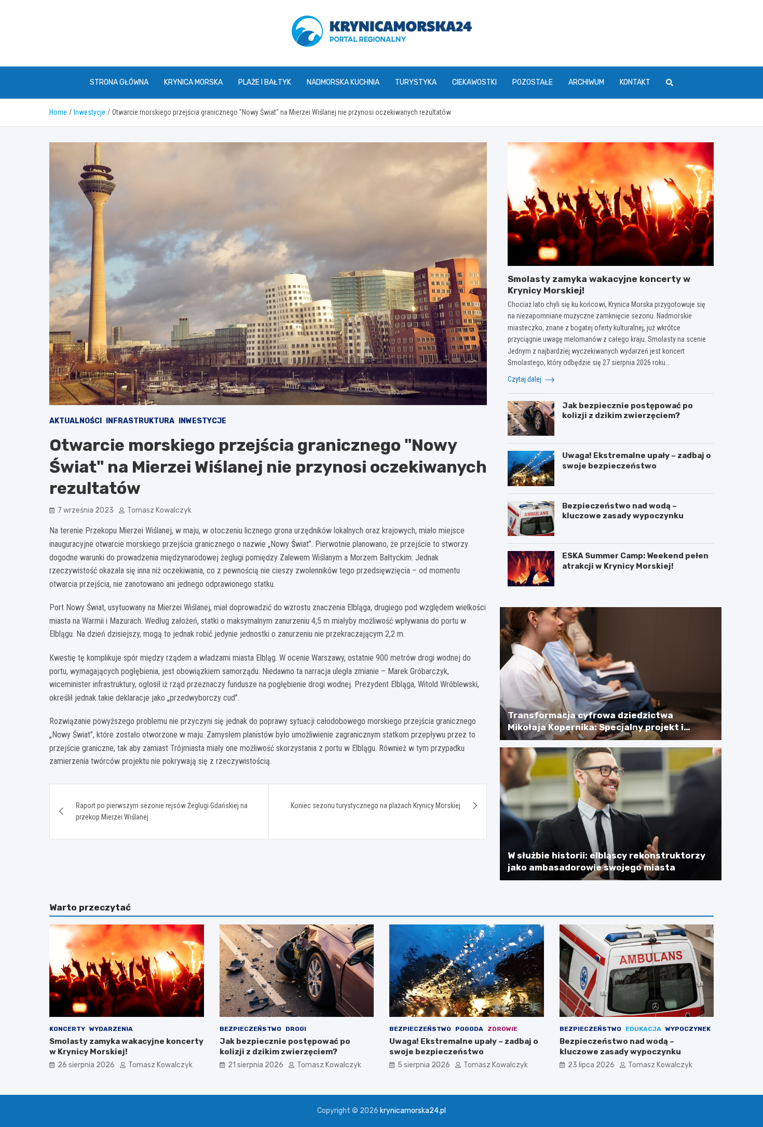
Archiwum (586, 82)
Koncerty (67, 1028)
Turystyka (416, 82)
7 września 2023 (86, 510)
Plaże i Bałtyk (264, 82)
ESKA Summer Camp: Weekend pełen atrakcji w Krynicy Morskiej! (635, 561)
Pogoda (469, 1028)
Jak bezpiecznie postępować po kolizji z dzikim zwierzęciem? (627, 411)
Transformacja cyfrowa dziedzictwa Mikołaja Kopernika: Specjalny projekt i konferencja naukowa (596, 726)
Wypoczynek (688, 1028)
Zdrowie (502, 1028)
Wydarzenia (111, 1028)
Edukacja (643, 1028)
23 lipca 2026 (591, 1065)
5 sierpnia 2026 (424, 1065)
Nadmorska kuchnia (343, 82)
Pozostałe (532, 82)
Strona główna (119, 82)
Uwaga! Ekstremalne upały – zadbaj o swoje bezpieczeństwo (636, 461)
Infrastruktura (140, 421)
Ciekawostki (474, 82)
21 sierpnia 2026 (255, 1065)
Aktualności (75, 421)
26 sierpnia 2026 (86, 1065)
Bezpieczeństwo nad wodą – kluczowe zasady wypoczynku (623, 511)
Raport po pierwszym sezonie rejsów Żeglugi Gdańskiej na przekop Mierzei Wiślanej (162, 811)
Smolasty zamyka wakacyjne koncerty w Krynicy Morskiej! (126, 1046)
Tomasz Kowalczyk (159, 510)
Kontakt (635, 82)
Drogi (295, 1028)
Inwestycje (202, 421)
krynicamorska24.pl (413, 1110)
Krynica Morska (193, 82)
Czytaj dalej (525, 379)
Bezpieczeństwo (250, 1028)
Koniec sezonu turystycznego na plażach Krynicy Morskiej (375, 805)
